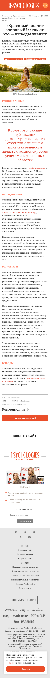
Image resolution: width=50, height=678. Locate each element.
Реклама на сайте (25, 550)
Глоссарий (25, 563)
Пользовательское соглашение (25, 571)
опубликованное (37, 167)
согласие (15, 493)
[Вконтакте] (33, 532)
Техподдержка (25, 588)
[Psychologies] (24, 5)
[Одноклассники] (20, 537)
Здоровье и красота (13, 59)
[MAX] (16, 532)
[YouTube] (29, 537)
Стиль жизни (6, 16)
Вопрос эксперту (25, 558)
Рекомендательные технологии (25, 579)
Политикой (14, 499)
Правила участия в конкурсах (25, 567)
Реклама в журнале (25, 554)
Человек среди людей (35, 59)
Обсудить (35, 16)
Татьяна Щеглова (14, 398)
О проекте (25, 546)
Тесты (45, 5)
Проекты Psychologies (25, 584)
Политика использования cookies (25, 575)
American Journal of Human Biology (19, 212)
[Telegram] (25, 532)
